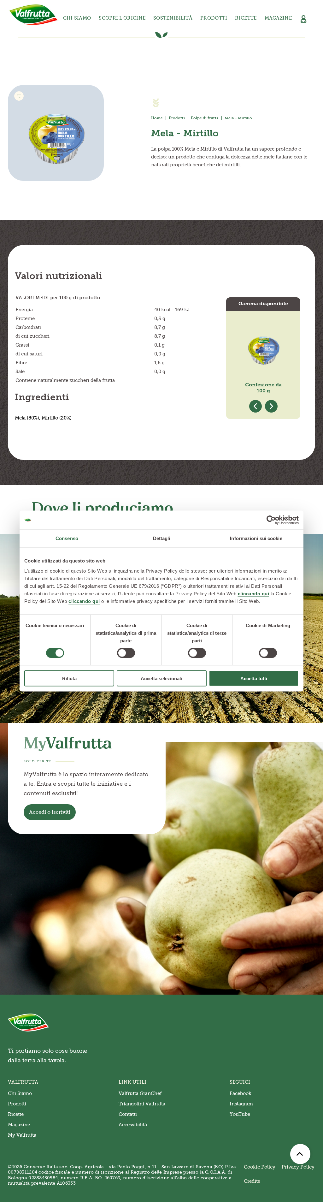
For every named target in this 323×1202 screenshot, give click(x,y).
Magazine (278, 18)
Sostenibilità (172, 18)
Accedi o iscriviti (49, 812)
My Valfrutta (22, 1135)
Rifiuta (69, 678)
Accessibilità (133, 1125)
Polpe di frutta (205, 118)
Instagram (241, 1104)
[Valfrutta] (34, 14)
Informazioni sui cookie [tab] (256, 538)
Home (157, 118)
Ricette (245, 18)
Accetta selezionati (161, 678)
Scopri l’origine (122, 18)
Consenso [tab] (67, 538)
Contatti (128, 1114)
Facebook (240, 1093)
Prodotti (177, 118)
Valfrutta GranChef (140, 1093)
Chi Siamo (20, 1093)
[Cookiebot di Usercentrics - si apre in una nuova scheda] (271, 520)
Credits (252, 1181)
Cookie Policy (259, 1167)
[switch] (126, 653)
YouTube (240, 1114)
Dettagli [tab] (161, 538)
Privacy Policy (298, 1167)
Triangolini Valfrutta (142, 1104)
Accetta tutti (253, 678)
